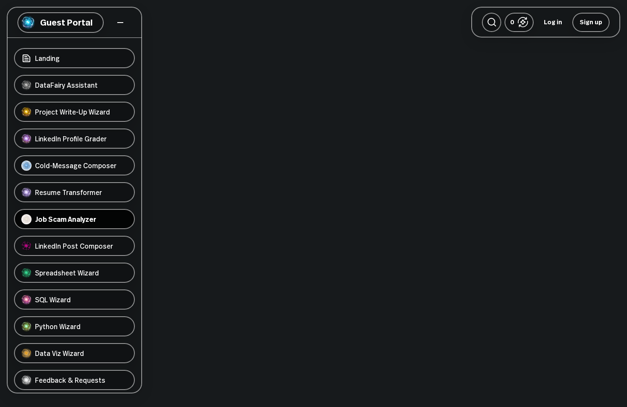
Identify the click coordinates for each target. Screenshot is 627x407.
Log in (553, 22)
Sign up (591, 22)
